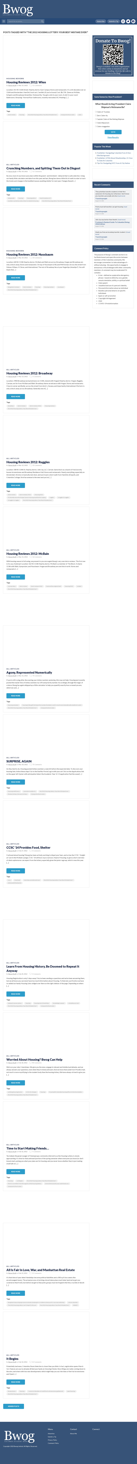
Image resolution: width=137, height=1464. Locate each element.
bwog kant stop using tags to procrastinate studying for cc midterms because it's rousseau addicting (36, 1302)
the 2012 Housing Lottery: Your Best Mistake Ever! (42, 114)
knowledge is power (58, 1003)
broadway (11, 406)
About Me (73, 1433)
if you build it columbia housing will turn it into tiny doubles (65, 1092)
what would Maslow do (14, 883)
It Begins (12, 1359)
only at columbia (72, 1302)
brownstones (12, 1391)
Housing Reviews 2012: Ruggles (28, 462)
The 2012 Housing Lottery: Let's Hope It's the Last (22, 1305)
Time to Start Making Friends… (27, 1148)
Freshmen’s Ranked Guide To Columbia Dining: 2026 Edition (112, 223)
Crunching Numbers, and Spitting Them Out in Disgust (43, 168)
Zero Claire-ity (102, 115)
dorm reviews (27, 287)
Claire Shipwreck (103, 123)
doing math (11, 198)
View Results (113, 137)
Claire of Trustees (103, 112)
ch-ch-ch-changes (31, 1092)
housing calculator (13, 705)
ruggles (52, 497)
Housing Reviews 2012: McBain (27, 553)
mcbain (79, 586)
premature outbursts (30, 791)
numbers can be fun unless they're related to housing (23, 201)
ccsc (9, 880)
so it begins (20, 1181)
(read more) (121, 196)
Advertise (51, 1433)
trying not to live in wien (67, 114)
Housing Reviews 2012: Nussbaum (29, 254)
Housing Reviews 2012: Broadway (29, 373)
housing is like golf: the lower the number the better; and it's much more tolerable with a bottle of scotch (52, 705)
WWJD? (75, 1305)
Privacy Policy (52, 1440)
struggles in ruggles (13, 500)
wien (80, 114)
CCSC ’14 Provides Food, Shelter (28, 847)
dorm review (11, 114)
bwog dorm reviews (13, 287)
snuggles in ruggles (63, 497)
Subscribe (100, 21)
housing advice (31, 198)
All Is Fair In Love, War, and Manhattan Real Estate (40, 1270)
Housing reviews (49, 287)
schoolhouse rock (73, 1003)
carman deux (12, 586)
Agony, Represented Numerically (29, 672)
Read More (15, 105)
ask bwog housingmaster (15, 1092)
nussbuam (61, 287)
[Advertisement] (46, 311)
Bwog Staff (12, 85)
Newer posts (13, 1406)
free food (17, 880)
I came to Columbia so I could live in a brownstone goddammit (45, 1391)
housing (21, 114)
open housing (71, 1391)
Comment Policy (53, 1443)
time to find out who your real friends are (56, 1183)
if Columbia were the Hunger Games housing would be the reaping (27, 497)
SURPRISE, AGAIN (19, 761)
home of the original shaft (53, 586)
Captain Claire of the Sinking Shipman (110, 119)
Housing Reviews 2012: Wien (26, 82)
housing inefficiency (14, 791)
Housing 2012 (39, 494)
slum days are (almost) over (32, 880)
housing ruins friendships (41, 1003)
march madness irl (45, 198)
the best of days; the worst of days (17, 794)
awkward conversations (15, 1003)
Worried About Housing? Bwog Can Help (34, 1059)
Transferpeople (101, 198)
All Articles (12, 165)
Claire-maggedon (103, 126)
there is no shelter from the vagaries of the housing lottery (24, 1183)
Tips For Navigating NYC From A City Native (113, 163)
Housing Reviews (15, 78)
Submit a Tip (113, 21)
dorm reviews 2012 (35, 406)
